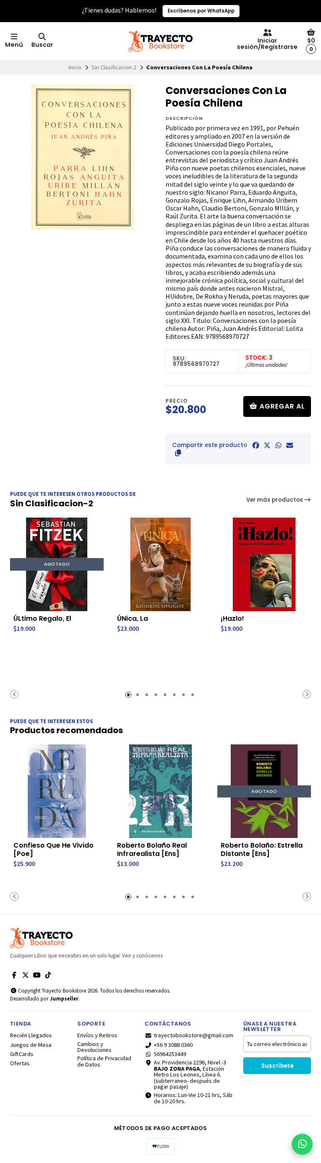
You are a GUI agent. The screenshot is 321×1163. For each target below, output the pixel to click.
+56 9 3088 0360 (173, 1045)
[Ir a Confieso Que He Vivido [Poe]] (57, 791)
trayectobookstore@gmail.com (193, 1035)
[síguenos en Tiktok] (48, 975)
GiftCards (21, 1054)
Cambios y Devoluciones (94, 1047)
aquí (210, 11)
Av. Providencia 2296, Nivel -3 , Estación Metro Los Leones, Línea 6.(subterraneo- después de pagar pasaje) (190, 1074)
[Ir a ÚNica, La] (160, 564)
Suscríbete (277, 1066)
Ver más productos (275, 500)
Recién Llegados (31, 1035)
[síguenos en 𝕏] (25, 975)
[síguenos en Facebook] (14, 975)
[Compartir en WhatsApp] (278, 445)
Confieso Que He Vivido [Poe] (53, 849)
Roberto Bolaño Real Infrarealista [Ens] (152, 849)
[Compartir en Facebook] (256, 445)
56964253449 (170, 1054)
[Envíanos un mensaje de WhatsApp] (302, 1144)
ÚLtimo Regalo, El (42, 619)
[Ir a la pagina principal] (160, 41)
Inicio (75, 67)
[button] (178, 452)
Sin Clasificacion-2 (114, 67)
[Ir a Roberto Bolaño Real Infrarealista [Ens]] (160, 791)
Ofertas (20, 1063)
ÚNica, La (132, 619)
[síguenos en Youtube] (37, 975)
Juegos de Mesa (30, 1045)
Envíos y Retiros (97, 1035)
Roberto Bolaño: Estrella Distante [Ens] (262, 849)
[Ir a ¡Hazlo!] (264, 564)
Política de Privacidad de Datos (104, 1061)
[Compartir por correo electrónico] (289, 445)
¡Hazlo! (232, 619)
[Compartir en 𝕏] (267, 445)
